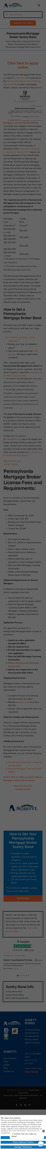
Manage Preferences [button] (23, 1147)
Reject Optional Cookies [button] (23, 1142)
